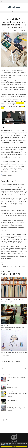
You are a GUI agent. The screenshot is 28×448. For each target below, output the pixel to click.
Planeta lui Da (20, 103)
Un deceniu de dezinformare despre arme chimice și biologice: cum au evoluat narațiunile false (17, 393)
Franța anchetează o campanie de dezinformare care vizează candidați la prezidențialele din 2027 (15, 386)
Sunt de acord (14, 446)
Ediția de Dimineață (6, 302)
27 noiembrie (14, 30)
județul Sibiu (13, 266)
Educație (8, 266)
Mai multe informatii (7, 444)
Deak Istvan (6, 30)
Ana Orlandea (3, 266)
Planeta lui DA (18, 266)
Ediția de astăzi (21, 30)
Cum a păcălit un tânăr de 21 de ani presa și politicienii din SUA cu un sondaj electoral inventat (16, 379)
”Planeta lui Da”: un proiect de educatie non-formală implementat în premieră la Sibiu (14, 23)
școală (23, 266)
